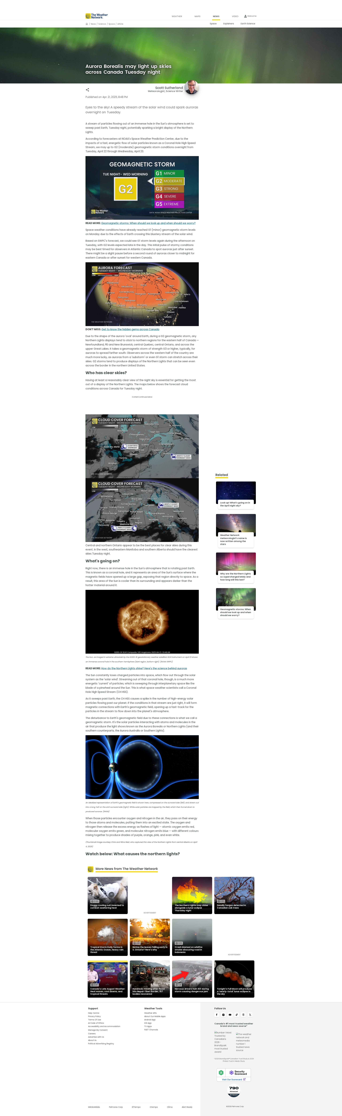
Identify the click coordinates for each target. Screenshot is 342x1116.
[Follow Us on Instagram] (223, 1015)
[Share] (87, 90)
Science (102, 24)
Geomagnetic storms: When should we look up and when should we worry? (148, 223)
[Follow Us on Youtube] (230, 1015)
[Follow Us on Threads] (243, 1015)
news (93, 24)
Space (112, 24)
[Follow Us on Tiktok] (236, 1015)
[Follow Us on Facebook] (216, 1015)
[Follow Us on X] (250, 1015)
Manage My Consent (98, 1030)
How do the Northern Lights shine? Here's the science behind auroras (144, 668)
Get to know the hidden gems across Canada (130, 329)
